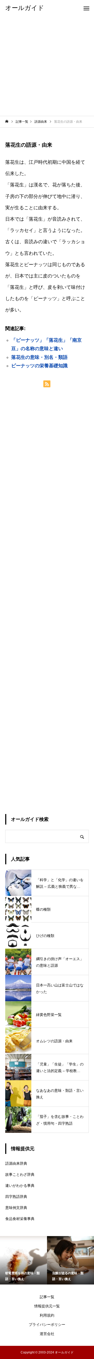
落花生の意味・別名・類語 (39, 357)
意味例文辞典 (16, 1208)
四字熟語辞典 (16, 1196)
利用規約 (47, 1315)
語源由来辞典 (16, 1163)
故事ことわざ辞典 (19, 1174)
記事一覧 (47, 1297)
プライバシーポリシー (47, 1324)
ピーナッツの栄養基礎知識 (39, 365)
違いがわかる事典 (19, 1185)
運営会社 (47, 1334)
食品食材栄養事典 (19, 1219)
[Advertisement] (47, 65)
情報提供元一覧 (47, 1306)
